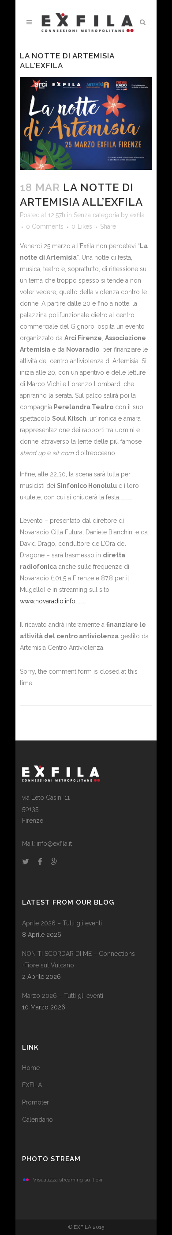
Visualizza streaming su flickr (68, 1180)
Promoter (35, 1102)
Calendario (37, 1119)
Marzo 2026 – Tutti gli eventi (62, 995)
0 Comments (45, 226)
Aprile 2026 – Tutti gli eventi (62, 923)
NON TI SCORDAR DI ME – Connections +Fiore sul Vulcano (78, 959)
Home (31, 1067)
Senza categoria (96, 215)
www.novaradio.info (47, 601)
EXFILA (32, 1085)
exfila (137, 215)
